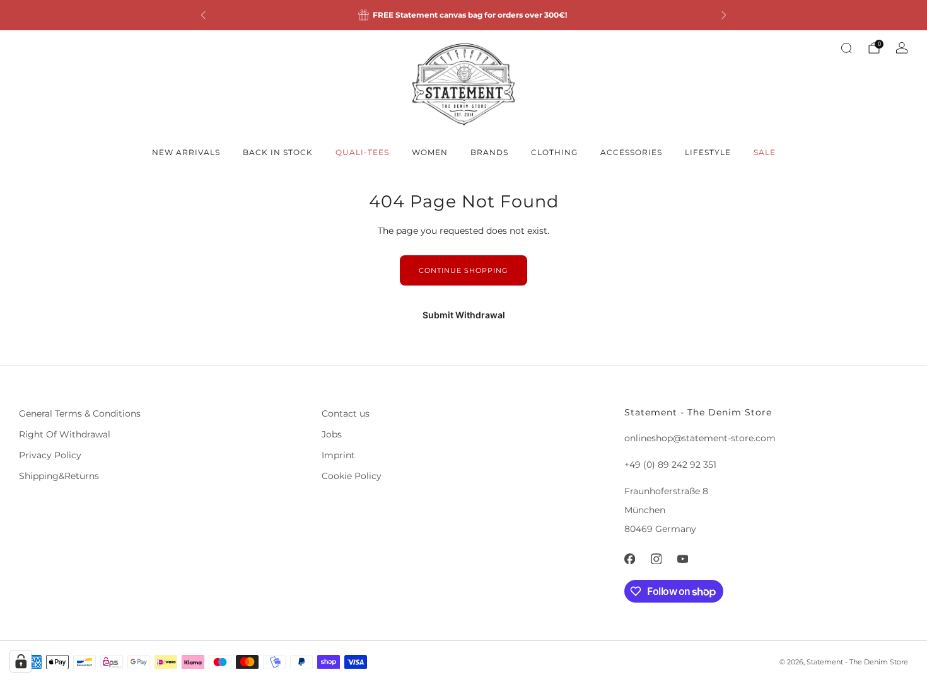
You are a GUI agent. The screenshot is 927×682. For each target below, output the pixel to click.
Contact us (346, 413)
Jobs (332, 434)
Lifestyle (708, 152)
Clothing (554, 152)
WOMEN (430, 152)
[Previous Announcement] (203, 15)
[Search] (846, 48)
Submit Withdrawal (464, 314)
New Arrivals (186, 152)
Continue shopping (463, 270)
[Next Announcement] (724, 15)
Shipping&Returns (59, 476)
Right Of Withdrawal (64, 434)
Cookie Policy (352, 476)
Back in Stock (278, 152)
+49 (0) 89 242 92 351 (670, 464)
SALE (765, 152)
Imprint (338, 455)
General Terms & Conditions (80, 413)
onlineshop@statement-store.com (700, 438)
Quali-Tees (362, 152)
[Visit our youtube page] (682, 559)
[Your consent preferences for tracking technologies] (21, 661)
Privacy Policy (50, 455)
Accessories (631, 152)
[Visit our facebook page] (629, 559)
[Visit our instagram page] (656, 559)
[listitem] (463, 15)
